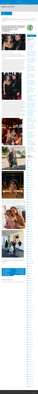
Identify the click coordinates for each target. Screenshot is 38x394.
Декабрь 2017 (30, 310)
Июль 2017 (30, 319)
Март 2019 (30, 285)
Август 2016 (30, 347)
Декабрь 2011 (30, 378)
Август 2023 (30, 243)
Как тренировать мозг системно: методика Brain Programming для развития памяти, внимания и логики (31, 112)
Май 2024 (29, 226)
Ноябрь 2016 (30, 339)
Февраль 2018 (30, 305)
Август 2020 (30, 265)
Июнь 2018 (30, 295)
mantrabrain (34, 392)
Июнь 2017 (30, 322)
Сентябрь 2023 (30, 241)
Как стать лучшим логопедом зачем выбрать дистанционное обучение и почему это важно (31, 127)
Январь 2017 (30, 334)
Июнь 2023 (30, 248)
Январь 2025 (30, 206)
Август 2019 (30, 283)
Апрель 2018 (30, 300)
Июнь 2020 (30, 270)
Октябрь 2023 (30, 238)
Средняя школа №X (7, 7)
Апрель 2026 (30, 170)
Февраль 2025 (30, 204)
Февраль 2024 (30, 233)
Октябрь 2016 (30, 342)
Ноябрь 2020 (30, 261)
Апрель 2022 (30, 253)
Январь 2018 (30, 307)
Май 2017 (29, 324)
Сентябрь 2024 (30, 216)
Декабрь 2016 (30, 337)
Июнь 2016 (30, 351)
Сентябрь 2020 (30, 263)
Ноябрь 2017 (30, 312)
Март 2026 (30, 172)
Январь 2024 (30, 236)
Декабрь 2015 (30, 366)
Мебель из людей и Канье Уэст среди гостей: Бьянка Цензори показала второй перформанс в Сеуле (19, 271)
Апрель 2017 (30, 327)
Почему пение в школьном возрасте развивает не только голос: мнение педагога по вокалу (31, 149)
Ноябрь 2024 (30, 211)
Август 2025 (30, 189)
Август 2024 (30, 219)
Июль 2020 (30, 268)
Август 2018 (30, 292)
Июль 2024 (30, 221)
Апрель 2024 (30, 229)
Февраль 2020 (30, 278)
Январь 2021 (30, 258)
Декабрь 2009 (30, 383)
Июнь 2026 (30, 165)
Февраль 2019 (30, 288)
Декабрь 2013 (30, 374)
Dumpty (9, 32)
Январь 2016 (30, 364)
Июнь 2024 (30, 224)
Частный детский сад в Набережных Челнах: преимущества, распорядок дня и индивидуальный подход (31, 98)
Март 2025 (30, 202)
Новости (15, 32)
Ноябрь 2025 (30, 182)
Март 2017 (30, 329)
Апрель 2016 (30, 356)
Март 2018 (30, 302)
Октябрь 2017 (30, 315)
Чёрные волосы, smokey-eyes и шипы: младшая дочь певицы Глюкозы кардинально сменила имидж (7, 272)
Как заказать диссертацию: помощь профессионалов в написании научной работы (31, 90)
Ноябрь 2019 (30, 280)
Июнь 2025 (30, 194)
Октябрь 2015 (30, 371)
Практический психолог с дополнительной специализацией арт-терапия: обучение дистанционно (31, 46)
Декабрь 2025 (30, 179)
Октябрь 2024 (30, 214)
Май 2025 (29, 197)
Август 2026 (30, 160)
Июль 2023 (30, 246)
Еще (4, 13)
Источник (3, 263)
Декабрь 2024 (30, 209)
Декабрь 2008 (30, 386)
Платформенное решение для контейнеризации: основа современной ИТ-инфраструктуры (31, 135)
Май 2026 (29, 167)
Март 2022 (30, 256)
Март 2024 (30, 231)
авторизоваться (21, 281)
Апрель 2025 (30, 199)
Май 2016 (29, 354)
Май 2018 (29, 297)
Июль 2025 (30, 192)
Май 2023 (29, 251)
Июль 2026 (30, 162)
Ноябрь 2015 (30, 369)
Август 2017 (30, 317)
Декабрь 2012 (30, 376)
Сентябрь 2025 (30, 187)
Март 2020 (30, 275)
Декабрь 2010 (30, 381)
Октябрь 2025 (30, 184)
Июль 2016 (30, 349)
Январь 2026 (30, 177)
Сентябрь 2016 (30, 344)
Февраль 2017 (30, 332)
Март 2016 (30, 359)
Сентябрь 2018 (30, 290)
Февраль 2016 (30, 361)
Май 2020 (29, 273)
